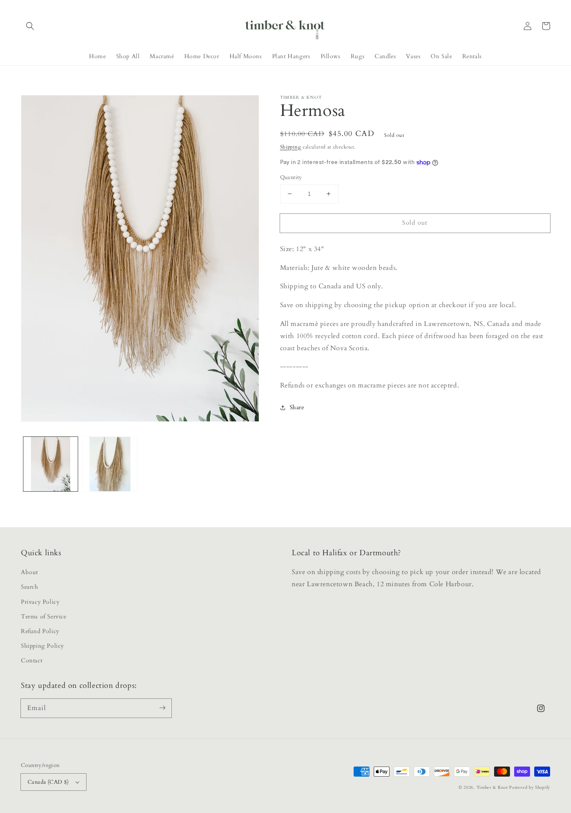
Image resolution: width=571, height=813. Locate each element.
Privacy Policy (40, 602)
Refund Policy (40, 631)
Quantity (291, 177)
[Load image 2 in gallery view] (110, 464)
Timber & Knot (492, 787)
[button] (30, 26)
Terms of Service (43, 617)
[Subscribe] (162, 708)
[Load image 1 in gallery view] (50, 464)
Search (29, 587)
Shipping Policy (42, 646)
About (29, 572)
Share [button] (297, 407)
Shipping (290, 147)
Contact (31, 660)
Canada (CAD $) (48, 782)
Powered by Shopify (529, 787)
